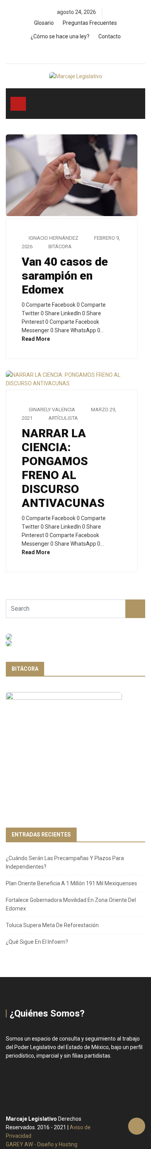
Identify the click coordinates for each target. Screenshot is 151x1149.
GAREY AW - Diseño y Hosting (41, 1144)
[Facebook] (64, 51)
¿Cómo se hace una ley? (60, 36)
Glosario (44, 23)
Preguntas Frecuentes (90, 23)
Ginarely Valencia (52, 409)
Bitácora (60, 246)
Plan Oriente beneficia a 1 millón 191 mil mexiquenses (71, 883)
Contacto (109, 36)
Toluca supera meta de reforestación (52, 925)
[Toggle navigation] (18, 103)
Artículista (63, 418)
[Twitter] (78, 51)
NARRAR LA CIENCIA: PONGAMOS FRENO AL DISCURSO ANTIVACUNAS (63, 468)
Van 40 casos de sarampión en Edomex (65, 275)
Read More (36, 339)
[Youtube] (91, 51)
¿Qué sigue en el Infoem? (37, 942)
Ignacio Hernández (53, 238)
